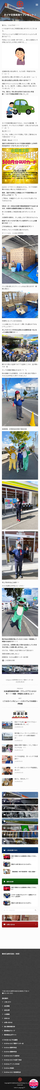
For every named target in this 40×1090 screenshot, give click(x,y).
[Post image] (7, 725)
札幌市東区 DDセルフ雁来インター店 (22, 680)
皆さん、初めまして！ (22, 779)
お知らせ (7, 1018)
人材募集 (7, 1014)
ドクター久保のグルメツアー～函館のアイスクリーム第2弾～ (23, 895)
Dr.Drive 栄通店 (9, 1068)
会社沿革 (7, 1010)
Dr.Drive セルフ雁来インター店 (13, 1043)
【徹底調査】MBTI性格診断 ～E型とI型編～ (23, 872)
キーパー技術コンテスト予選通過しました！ (26, 768)
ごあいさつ (7, 1002)
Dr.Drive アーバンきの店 (11, 1064)
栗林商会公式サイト (10, 1035)
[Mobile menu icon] (37, 5)
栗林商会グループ (9, 1031)
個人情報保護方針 (9, 1026)
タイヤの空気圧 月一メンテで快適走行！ (26, 757)
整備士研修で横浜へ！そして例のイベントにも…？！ (26, 746)
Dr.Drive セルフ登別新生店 (12, 1072)
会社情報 (7, 1006)
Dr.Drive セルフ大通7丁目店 (13, 1060)
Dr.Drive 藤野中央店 (10, 1047)
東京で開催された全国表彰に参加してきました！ (24, 857)
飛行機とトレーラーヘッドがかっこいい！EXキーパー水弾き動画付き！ (26, 735)
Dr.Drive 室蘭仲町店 (10, 1052)
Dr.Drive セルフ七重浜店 (11, 1056)
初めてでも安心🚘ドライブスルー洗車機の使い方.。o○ (26, 723)
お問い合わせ (8, 1022)
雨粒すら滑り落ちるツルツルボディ (21, 864)
